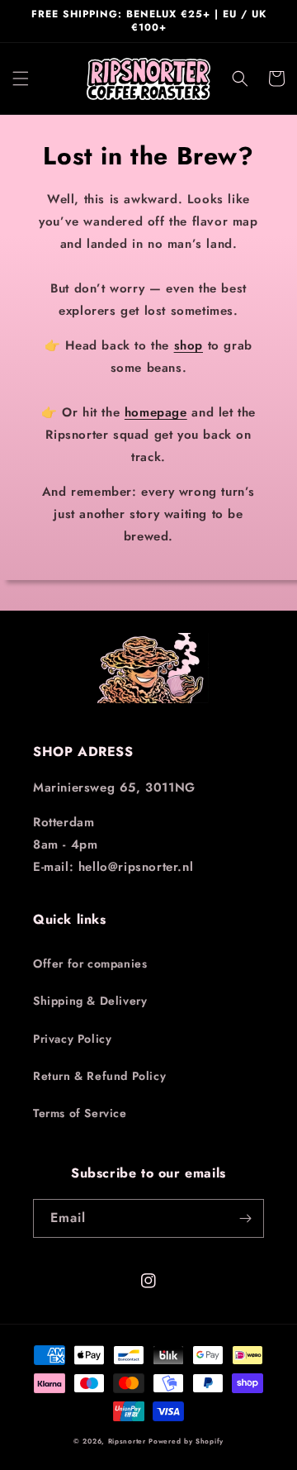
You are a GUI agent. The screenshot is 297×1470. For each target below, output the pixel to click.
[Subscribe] (245, 1218)
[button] (20, 78)
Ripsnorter (127, 1441)
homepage (156, 412)
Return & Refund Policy (99, 1076)
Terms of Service (80, 1113)
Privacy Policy (72, 1038)
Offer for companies (90, 963)
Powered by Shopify (186, 1441)
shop (188, 345)
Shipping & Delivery (90, 1000)
